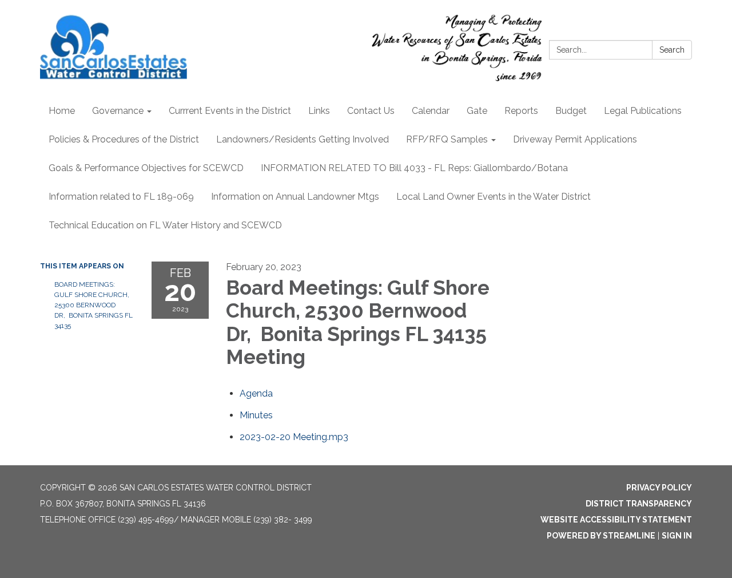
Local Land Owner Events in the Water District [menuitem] (493, 196)
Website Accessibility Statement (616, 519)
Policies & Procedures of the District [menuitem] (124, 139)
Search (672, 49)
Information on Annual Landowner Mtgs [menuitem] (295, 196)
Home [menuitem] (62, 110)
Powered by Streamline (601, 535)
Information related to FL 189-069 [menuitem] (121, 196)
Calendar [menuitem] (430, 110)
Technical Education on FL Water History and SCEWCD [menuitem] (165, 225)
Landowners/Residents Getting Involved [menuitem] (302, 139)
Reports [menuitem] (521, 110)
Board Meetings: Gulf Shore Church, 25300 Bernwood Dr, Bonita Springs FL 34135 (93, 305)
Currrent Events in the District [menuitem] (230, 110)
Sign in (677, 535)
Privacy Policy (659, 487)
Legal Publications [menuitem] (643, 110)
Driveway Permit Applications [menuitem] (575, 139)
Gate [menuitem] (477, 110)
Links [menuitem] (319, 110)
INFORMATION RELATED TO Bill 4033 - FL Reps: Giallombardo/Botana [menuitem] (414, 168)
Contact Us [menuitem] (371, 110)
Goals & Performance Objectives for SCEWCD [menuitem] (146, 168)
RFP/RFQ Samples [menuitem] (447, 139)
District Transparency (639, 503)
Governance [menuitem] (118, 110)
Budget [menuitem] (571, 110)
